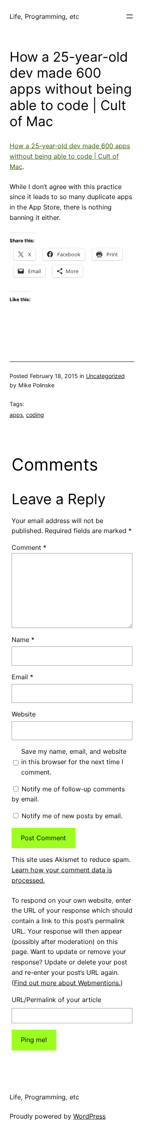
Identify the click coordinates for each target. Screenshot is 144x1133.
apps (16, 414)
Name (23, 640)
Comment (29, 547)
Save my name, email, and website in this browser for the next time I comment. (73, 761)
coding (35, 414)
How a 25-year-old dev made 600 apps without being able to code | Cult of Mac (70, 156)
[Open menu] (129, 16)
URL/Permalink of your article (56, 1000)
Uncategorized (105, 375)
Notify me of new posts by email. (72, 816)
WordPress (89, 1116)
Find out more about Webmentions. (67, 983)
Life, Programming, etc (44, 16)
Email (22, 677)
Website (24, 714)
